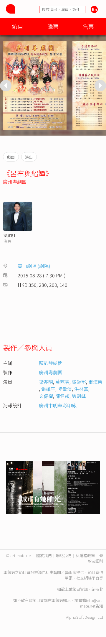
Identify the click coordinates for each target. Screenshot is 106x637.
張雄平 (48, 388)
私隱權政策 (85, 555)
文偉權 (46, 395)
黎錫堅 (79, 381)
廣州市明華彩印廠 (58, 405)
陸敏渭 (65, 388)
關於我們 (44, 555)
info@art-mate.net (91, 603)
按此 (99, 589)
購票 (53, 26)
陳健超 (62, 395)
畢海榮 (95, 381)
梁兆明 (9, 235)
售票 (88, 26)
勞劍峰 (79, 395)
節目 (17, 26)
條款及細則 (95, 558)
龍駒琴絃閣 (50, 362)
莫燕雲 (62, 381)
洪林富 (81, 388)
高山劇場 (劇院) (34, 265)
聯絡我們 (63, 555)
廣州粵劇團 (14, 181)
